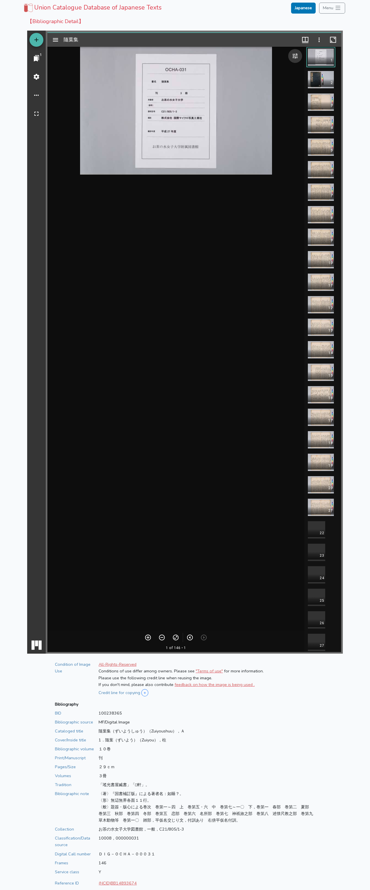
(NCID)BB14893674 (118, 883)
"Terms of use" (209, 671)
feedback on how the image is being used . (215, 684)
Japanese (303, 8)
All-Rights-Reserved (117, 664)
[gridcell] (92, 7)
